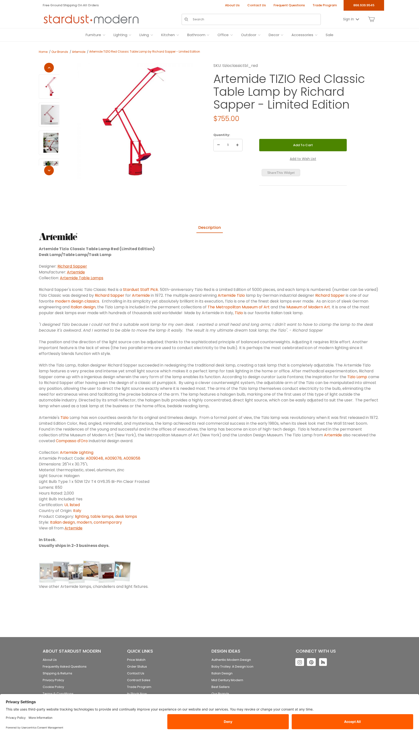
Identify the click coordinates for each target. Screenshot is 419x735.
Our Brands (59, 52)
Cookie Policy (53, 687)
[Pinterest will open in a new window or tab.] (311, 662)
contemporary (108, 522)
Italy (77, 510)
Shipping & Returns (57, 673)
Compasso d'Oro (72, 441)
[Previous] (49, 67)
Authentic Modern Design (231, 659)
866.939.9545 (363, 5)
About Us (232, 5)
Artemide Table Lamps (81, 278)
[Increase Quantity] (237, 145)
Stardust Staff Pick (140, 289)
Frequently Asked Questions (65, 666)
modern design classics (77, 301)
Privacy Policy (53, 680)
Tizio (239, 313)
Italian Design (222, 673)
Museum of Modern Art (308, 307)
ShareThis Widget (281, 173)
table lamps (101, 516)
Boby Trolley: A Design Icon (232, 666)
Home (43, 52)
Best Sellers (220, 687)
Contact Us (256, 5)
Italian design (83, 307)
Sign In (348, 19)
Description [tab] (209, 227)
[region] (49, 119)
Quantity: (221, 135)
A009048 (94, 458)
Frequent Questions (289, 5)
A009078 (113, 458)
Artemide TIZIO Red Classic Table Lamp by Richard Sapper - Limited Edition (144, 51)
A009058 (131, 458)
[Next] (49, 170)
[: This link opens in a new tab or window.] (58, 236)
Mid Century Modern (227, 680)
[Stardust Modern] (91, 19)
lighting (82, 516)
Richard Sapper (72, 266)
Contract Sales (138, 680)
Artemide (78, 52)
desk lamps (126, 516)
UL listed (72, 505)
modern (84, 522)
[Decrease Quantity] (218, 145)
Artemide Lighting (76, 452)
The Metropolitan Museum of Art (239, 307)
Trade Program (325, 5)
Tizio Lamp (357, 377)
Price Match (136, 659)
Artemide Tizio (231, 295)
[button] (51, 86)
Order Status (137, 666)
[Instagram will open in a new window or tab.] (299, 662)
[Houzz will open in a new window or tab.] (323, 662)
